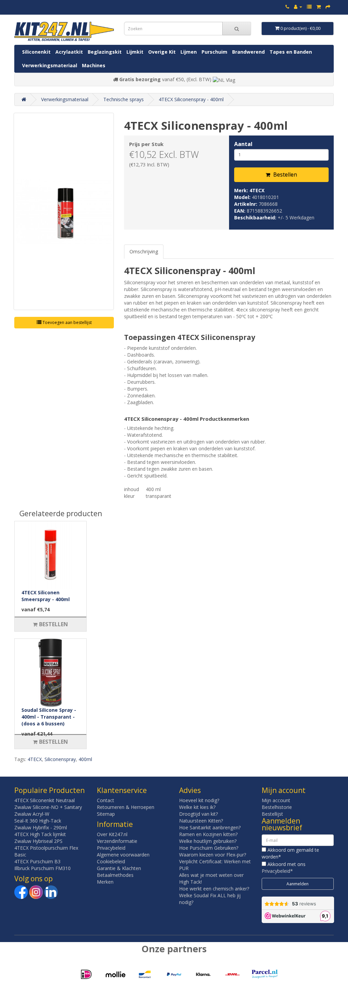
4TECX (256, 190)
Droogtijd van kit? (198, 814)
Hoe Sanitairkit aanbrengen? (210, 827)
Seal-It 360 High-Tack (37, 820)
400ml (85, 759)
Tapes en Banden (290, 52)
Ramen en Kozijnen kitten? (208, 834)
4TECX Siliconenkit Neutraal (44, 800)
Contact (105, 800)
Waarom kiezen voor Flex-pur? (212, 854)
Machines (93, 65)
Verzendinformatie (117, 841)
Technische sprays (123, 99)
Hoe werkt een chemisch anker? (214, 888)
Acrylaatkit (69, 52)
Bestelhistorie (277, 807)
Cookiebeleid (111, 861)
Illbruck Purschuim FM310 (42, 868)
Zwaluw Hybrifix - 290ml (40, 827)
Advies (190, 790)
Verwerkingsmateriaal (49, 65)
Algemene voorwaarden (123, 854)
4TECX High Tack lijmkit (40, 834)
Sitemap (106, 814)
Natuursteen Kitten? (201, 820)
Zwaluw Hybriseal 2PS (38, 841)
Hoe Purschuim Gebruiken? (208, 848)
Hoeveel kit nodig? (199, 800)
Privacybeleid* (277, 871)
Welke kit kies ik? (197, 807)
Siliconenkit (36, 52)
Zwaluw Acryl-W (31, 814)
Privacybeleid (111, 848)
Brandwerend (248, 52)
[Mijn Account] (298, 6)
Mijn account (276, 800)
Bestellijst (272, 814)
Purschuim (214, 52)
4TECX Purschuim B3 (37, 861)
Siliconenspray (60, 759)
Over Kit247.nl (112, 834)
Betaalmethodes (115, 875)
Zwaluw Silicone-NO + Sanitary (48, 807)
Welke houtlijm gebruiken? (208, 841)
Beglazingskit (105, 52)
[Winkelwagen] (318, 6)
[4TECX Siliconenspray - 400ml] (64, 211)
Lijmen (188, 52)
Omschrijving (143, 251)
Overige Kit (162, 52)
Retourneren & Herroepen (125, 807)
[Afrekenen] (328, 6)
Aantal (243, 144)
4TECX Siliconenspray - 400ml (191, 99)
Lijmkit (134, 52)
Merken (105, 882)
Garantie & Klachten (119, 868)
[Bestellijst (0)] (309, 6)
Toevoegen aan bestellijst (66, 322)
